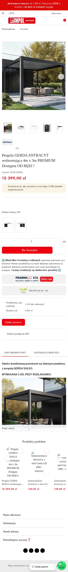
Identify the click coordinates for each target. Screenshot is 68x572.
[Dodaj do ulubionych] (60, 250)
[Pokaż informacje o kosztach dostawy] (35, 310)
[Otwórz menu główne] (4, 20)
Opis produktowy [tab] (15, 352)
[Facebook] (25, 550)
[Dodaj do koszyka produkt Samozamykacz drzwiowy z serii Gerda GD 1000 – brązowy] (46, 473)
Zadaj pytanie (13, 322)
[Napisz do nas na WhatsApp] (61, 565)
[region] (14, 225)
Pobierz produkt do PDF (18, 334)
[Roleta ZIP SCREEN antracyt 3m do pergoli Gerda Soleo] (8, 225)
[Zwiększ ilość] (58, 241)
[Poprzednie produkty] (8, 459)
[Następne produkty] (60, 459)
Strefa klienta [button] (11, 531)
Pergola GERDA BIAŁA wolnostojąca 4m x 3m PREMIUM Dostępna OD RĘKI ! (12, 483)
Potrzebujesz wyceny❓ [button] (17, 539)
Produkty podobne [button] (34, 441)
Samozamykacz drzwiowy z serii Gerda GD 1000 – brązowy (39, 483)
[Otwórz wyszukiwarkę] (49, 21)
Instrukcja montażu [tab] (46, 352)
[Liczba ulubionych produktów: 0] (56, 21)
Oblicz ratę (46, 279)
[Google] (42, 550)
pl (3, 13)
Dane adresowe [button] (12, 514)
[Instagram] (31, 550)
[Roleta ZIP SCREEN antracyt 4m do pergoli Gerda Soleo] (20, 225)
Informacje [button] (9, 523)
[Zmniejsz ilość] (4, 241)
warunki (49, 7)
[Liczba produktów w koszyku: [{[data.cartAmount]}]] (62, 21)
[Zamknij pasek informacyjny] (64, 5)
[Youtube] (37, 550)
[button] (61, 76)
